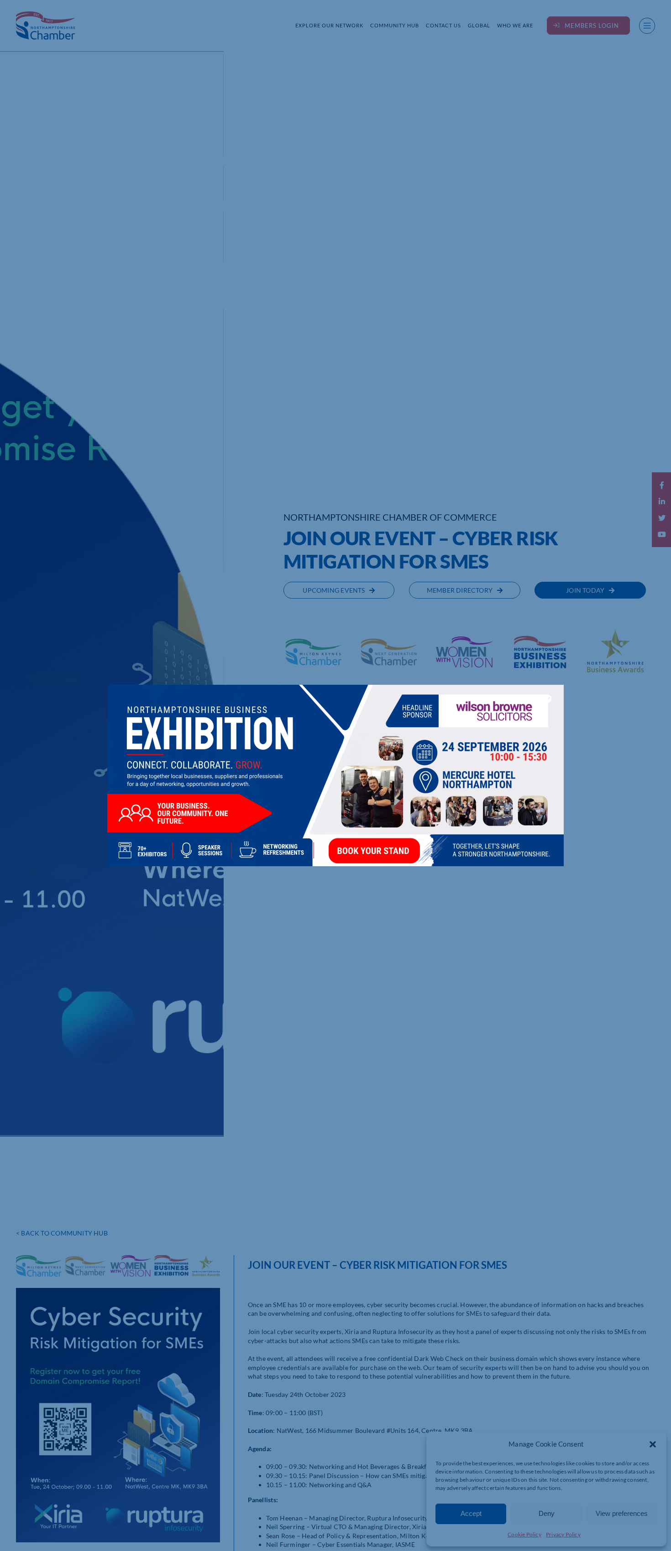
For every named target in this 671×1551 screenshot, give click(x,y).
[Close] (548, 698)
